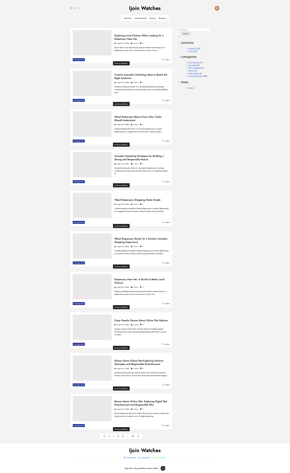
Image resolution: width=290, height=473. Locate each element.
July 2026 (192, 51)
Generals (128, 18)
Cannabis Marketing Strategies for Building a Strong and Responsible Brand (139, 157)
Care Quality (194, 62)
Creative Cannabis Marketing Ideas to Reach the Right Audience (140, 76)
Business (162, 18)
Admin (167, 60)
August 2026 (194, 48)
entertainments (140, 18)
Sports (191, 71)
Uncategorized (79, 60)
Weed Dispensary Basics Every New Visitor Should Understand (138, 118)
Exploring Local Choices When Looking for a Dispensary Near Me (139, 37)
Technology (193, 73)
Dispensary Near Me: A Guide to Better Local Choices (139, 281)
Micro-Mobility (195, 68)
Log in (191, 88)
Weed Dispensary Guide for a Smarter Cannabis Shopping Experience (140, 240)
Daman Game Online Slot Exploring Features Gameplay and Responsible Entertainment (138, 362)
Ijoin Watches (145, 8)
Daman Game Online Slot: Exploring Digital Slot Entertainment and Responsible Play (140, 403)
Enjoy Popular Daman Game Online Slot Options (141, 320)
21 (133, 436)
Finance (153, 18)
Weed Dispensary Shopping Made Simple (137, 200)
